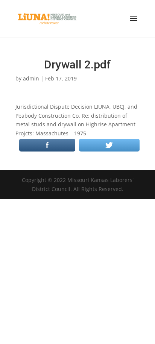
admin (31, 78)
